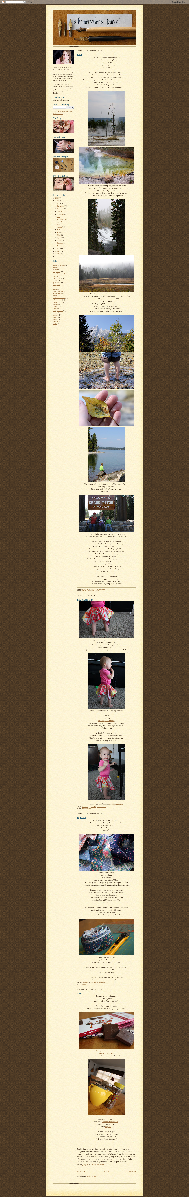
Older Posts (132, 1171)
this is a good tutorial (106, 720)
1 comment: (101, 1164)
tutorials (55, 319)
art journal (56, 267)
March (59, 240)
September (60, 214)
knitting (55, 289)
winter (55, 324)
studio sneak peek (116, 804)
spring (55, 313)
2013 (57, 200)
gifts (58, 224)
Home (106, 1171)
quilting (55, 304)
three (93, 969)
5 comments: (101, 807)
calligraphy (56, 272)
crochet (55, 276)
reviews (55, 308)
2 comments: (101, 589)
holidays (55, 287)
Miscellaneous (57, 293)
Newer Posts (81, 1171)
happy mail (56, 285)
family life (56, 278)
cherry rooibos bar (106, 1053)
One (85, 969)
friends (55, 280)
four (100, 969)
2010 (57, 251)
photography (57, 302)
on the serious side (59, 298)
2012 (57, 203)
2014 (57, 198)
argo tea (108, 1126)
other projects (57, 300)
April (59, 238)
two (89, 969)
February (60, 243)
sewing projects (58, 311)
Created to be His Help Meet (62, 274)
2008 (57, 257)
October (60, 211)
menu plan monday (59, 291)
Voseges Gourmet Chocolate (106, 1051)
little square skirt (62, 219)
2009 (57, 254)
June (58, 232)
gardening (56, 283)
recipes (55, 306)
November (60, 209)
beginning (60, 222)
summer (55, 315)
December (60, 206)
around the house (58, 265)
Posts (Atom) (91, 1176)
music (55, 296)
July (58, 230)
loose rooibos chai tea (110, 1121)
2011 (57, 248)
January (60, 246)
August (59, 227)
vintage (55, 321)
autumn (55, 270)
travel (58, 217)
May (58, 235)
